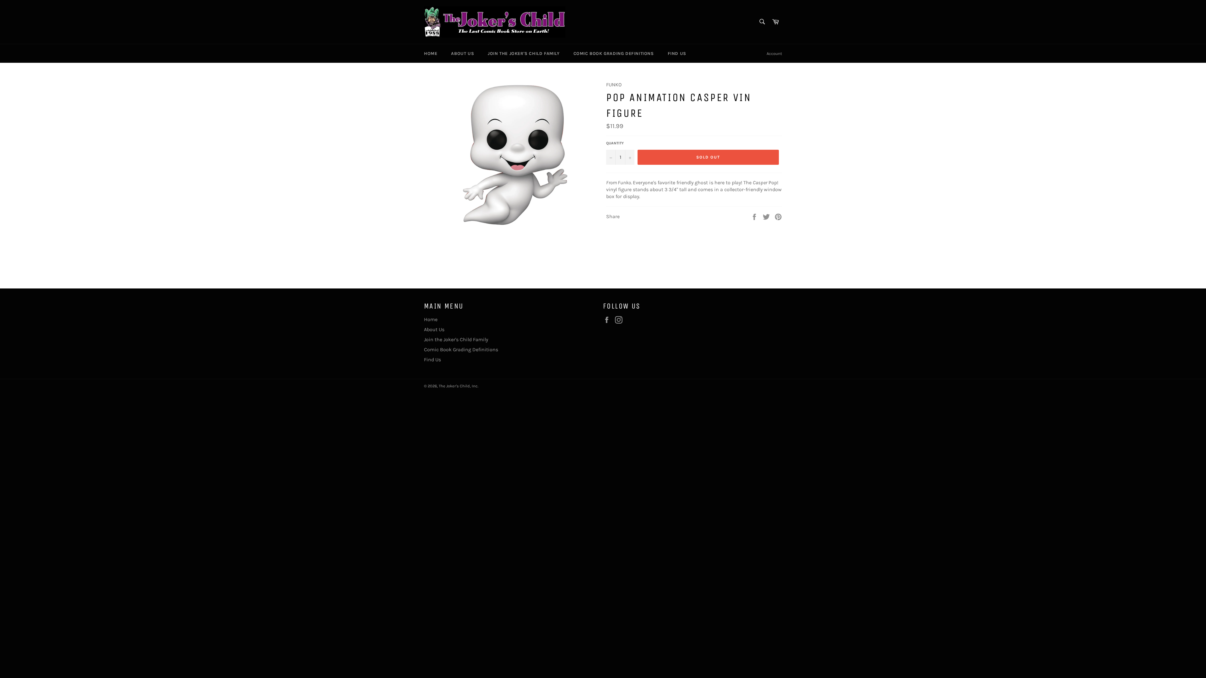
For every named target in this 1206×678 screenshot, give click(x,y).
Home (430, 53)
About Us (462, 53)
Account (774, 53)
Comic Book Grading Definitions (613, 53)
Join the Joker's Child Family (523, 53)
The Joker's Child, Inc (458, 386)
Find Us (677, 53)
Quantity (615, 143)
